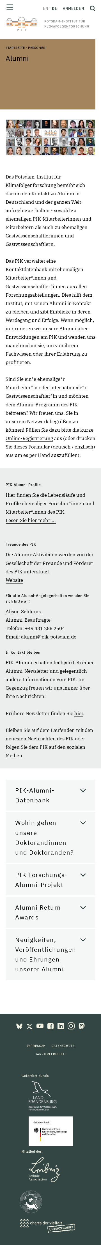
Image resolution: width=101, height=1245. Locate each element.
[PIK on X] (30, 1025)
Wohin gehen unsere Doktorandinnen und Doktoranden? (44, 837)
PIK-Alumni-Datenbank (35, 795)
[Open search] (91, 8)
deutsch (62, 447)
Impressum (36, 1045)
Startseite (15, 47)
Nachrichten (41, 739)
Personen (37, 47)
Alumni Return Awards (38, 912)
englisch (84, 447)
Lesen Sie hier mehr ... (31, 520)
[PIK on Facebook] (51, 1025)
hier (78, 713)
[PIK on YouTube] (40, 1025)
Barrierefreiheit (50, 1054)
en (45, 8)
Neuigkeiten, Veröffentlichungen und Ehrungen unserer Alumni (45, 954)
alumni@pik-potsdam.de (48, 637)
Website (14, 580)
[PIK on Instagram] (72, 1025)
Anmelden (73, 8)
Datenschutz (62, 1045)
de (54, 8)
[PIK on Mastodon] (82, 1025)
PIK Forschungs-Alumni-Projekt (41, 880)
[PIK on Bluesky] (20, 1025)
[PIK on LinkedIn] (61, 1025)
